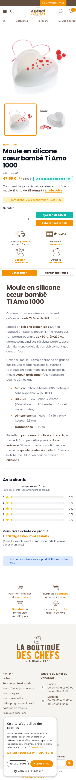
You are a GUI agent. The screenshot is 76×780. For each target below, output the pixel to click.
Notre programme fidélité (18, 703)
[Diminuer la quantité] (7, 219)
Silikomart (10, 144)
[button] (3, 63)
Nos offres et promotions (18, 688)
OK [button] (69, 763)
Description (19, 273)
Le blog (7, 678)
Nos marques (11, 693)
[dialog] (30, 746)
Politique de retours (15, 708)
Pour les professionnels (17, 683)
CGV (59, 771)
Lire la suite (53, 190)
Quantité (8, 208)
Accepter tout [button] (42, 763)
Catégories (22, 21)
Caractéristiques (56, 273)
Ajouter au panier (54, 215)
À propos (8, 673)
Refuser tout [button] (18, 763)
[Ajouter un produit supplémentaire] (28, 219)
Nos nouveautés (13, 698)
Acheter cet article (55, 223)
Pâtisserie (43, 21)
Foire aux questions (15, 713)
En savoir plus (36, 747)
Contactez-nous (55, 2)
